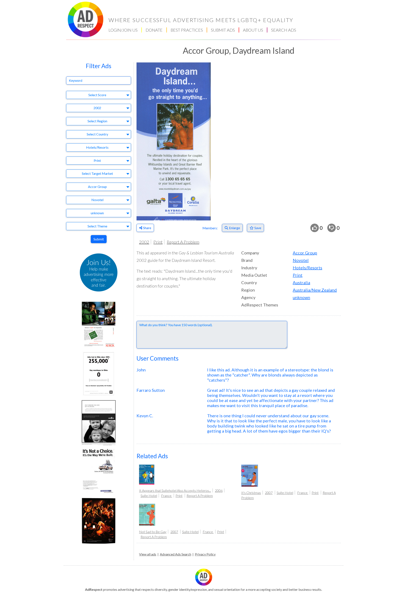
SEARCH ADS (283, 29)
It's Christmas (251, 493)
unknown (301, 297)
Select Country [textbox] (97, 134)
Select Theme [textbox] (97, 226)
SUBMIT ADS (223, 29)
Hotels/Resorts (307, 267)
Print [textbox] (97, 160)
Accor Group (305, 252)
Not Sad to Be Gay (152, 532)
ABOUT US (253, 29)
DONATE (154, 29)
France (166, 496)
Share (147, 228)
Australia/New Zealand (315, 289)
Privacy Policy (205, 554)
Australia (301, 282)
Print (158, 241)
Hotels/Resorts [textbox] (97, 147)
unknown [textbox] (97, 213)
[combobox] (98, 95)
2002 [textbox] (97, 108)
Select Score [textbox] (97, 95)
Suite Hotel (149, 496)
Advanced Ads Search (175, 554)
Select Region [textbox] (97, 121)
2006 (219, 490)
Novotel (301, 260)
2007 (269, 493)
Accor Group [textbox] (97, 187)
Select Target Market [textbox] (97, 173)
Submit (98, 239)
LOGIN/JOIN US (123, 29)
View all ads (147, 554)
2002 (144, 241)
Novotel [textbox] (97, 200)
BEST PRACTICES (187, 29)
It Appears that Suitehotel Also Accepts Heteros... (175, 490)
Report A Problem (183, 241)
